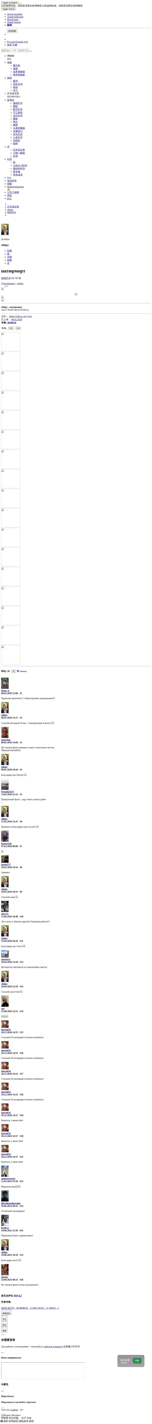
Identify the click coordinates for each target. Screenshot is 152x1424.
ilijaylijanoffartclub (10, 1203)
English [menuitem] (19, 42)
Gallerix (14, 1410)
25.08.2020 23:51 (9, 1011)
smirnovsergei (8, 1178)
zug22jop (5, 740)
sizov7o (4, 914)
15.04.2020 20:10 (9, 941)
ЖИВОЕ (11, 322)
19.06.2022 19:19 (9, 1255)
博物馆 (10, 57)
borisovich (6, 843)
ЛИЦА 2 (54, 1308)
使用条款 (14, 1421)
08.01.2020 (16, 319)
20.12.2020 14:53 (9, 1032)
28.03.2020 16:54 (9, 867)
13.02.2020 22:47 (9, 821)
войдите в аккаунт (53, 1346)
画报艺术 (6, 278)
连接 (9, 257)
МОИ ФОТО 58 (10, 1308)
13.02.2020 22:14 (9, 794)
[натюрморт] (12, 283)
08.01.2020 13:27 (9, 717)
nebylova (5, 959)
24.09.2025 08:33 (9, 1279)
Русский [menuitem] (11, 42)
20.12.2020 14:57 (9, 1115)
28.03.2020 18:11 (9, 891)
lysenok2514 (7, 791)
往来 (29, 1418)
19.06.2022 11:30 (9, 1230)
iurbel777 (6, 864)
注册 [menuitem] (14, 45)
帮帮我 (5, 1418)
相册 (9, 260)
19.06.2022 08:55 (9, 1206)
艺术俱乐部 (14, 95)
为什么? (18, 1295)
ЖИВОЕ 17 (26, 1308)
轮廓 (9, 250)
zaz (2, 1008)
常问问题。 (15, 1418)
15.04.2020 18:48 (9, 916)
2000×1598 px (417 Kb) (20, 316)
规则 (6, 1421)
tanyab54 (6, 1029)
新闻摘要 (12, 31)
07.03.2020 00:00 (9, 846)
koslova (5, 1228)
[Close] (30, 51)
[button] (15, 14)
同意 (137, 1361)
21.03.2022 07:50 (9, 1181)
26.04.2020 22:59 (9, 986)
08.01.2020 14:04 (9, 742)
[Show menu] (20, 3)
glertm (4, 1277)
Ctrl (11, 328)
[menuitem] (26, 42)
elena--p (5, 690)
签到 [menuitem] (9, 45)
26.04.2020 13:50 (9, 962)
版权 (31, 1421)
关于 (24, 1418)
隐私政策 (24, 1421)
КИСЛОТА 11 (41, 1308)
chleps (4, 715)
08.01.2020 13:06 (9, 693)
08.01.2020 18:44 (9, 769)
